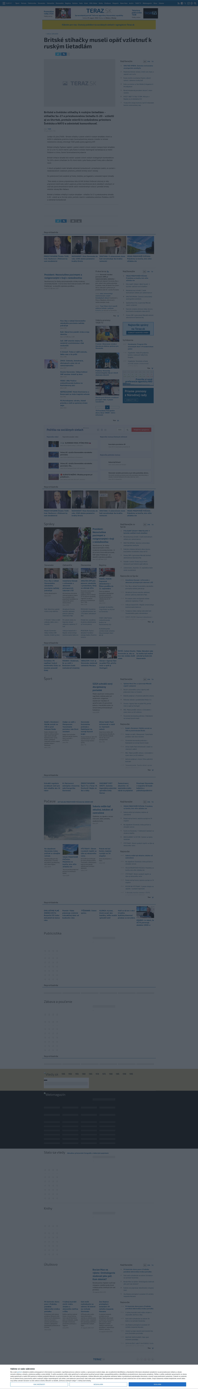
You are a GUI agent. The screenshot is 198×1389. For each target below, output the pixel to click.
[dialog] (99, 1377)
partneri (19, 1372)
